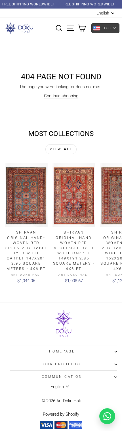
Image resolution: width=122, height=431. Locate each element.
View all (61, 149)
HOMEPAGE (62, 351)
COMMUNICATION (62, 377)
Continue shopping (61, 95)
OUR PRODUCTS (61, 364)
